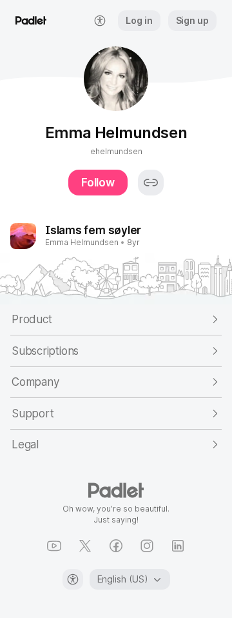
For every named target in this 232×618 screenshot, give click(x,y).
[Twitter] (85, 545)
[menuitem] (100, 20)
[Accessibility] (73, 579)
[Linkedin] (178, 545)
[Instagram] (147, 545)
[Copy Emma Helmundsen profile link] (151, 182)
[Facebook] (116, 545)
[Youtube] (54, 545)
